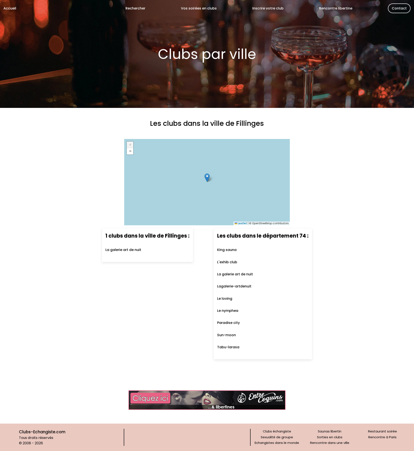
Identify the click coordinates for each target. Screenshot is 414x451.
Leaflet (242, 223)
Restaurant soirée (382, 431)
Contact (399, 8)
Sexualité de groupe (277, 437)
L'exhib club (227, 262)
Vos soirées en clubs (199, 8)
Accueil (9, 8)
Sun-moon (226, 335)
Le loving (224, 298)
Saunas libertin (329, 431)
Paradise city (228, 322)
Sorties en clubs (329, 437)
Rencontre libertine (335, 8)
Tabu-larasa (228, 347)
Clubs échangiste (277, 431)
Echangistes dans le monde (277, 442)
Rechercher (135, 8)
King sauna (227, 249)
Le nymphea (227, 310)
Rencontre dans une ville (329, 442)
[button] (207, 177)
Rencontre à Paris (382, 437)
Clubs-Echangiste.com (42, 432)
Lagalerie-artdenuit (234, 286)
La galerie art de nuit (123, 249)
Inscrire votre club (268, 8)
